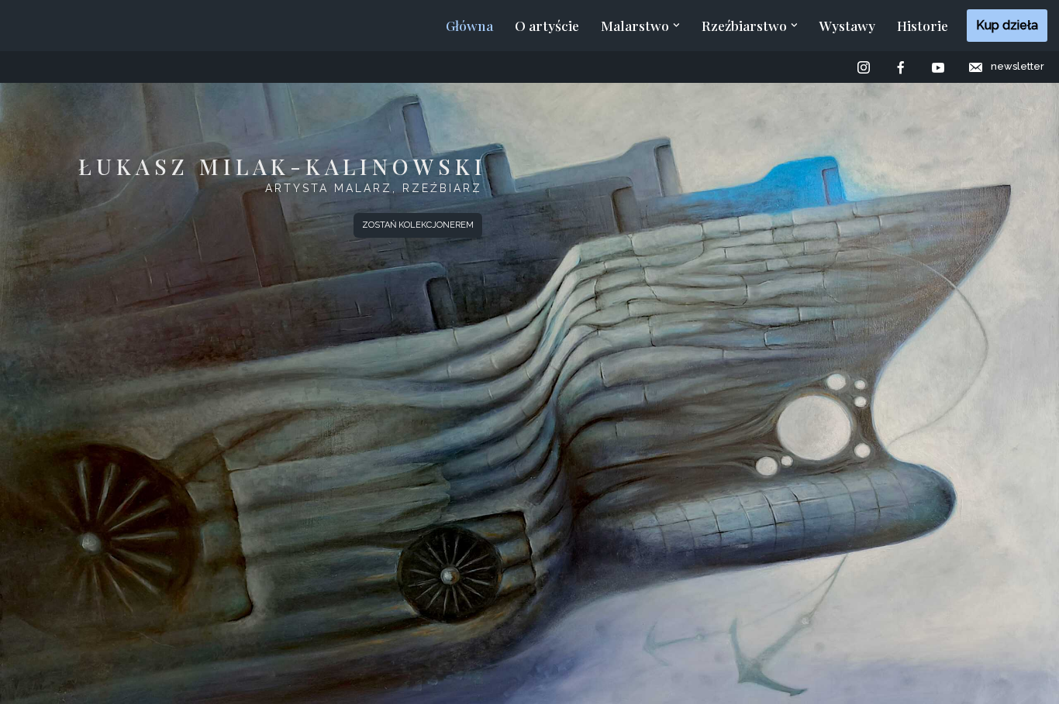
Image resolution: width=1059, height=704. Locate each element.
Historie (922, 25)
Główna (469, 25)
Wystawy (847, 25)
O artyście (547, 25)
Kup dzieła (1007, 25)
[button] (676, 25)
